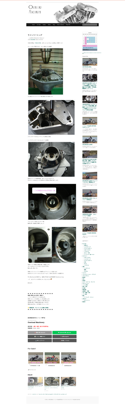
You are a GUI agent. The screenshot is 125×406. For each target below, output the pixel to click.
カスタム (86, 271)
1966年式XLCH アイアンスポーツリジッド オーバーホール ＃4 (51, 388)
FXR (85, 262)
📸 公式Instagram (64, 336)
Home (33, 24)
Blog (54, 24)
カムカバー (51, 394)
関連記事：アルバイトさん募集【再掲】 (39, 307)
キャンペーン (87, 300)
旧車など (86, 245)
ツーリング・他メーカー (89, 254)
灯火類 (83, 288)
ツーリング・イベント (89, 297)
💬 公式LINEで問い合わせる (64, 332)
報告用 (83, 301)
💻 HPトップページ (39, 340)
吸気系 (83, 277)
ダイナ (85, 263)
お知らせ (84, 298)
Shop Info (68, 24)
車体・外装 (84, 286)
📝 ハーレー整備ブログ (40, 336)
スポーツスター (87, 249)
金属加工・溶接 (85, 291)
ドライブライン (85, 275)
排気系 (83, 280)
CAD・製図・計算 (86, 292)
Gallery (44, 24)
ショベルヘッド (64, 394)
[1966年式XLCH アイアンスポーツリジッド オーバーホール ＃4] (51, 381)
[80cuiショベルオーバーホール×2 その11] (68, 381)
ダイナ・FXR (87, 252)
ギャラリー (84, 256)
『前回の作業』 (38, 43)
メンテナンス (87, 268)
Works (49, 24)
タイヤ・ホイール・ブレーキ (88, 281)
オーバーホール (46, 394)
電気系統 (84, 289)
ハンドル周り (85, 285)
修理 (85, 269)
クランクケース (57, 394)
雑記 (83, 295)
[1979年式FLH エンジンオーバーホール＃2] (35, 381)
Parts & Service (60, 24)
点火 (83, 278)
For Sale (39, 24)
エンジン (34, 394)
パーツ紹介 (84, 294)
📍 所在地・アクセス (64, 340)
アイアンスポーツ (88, 248)
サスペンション (85, 283)
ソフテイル (86, 251)
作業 (83, 266)
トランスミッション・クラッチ (89, 274)
